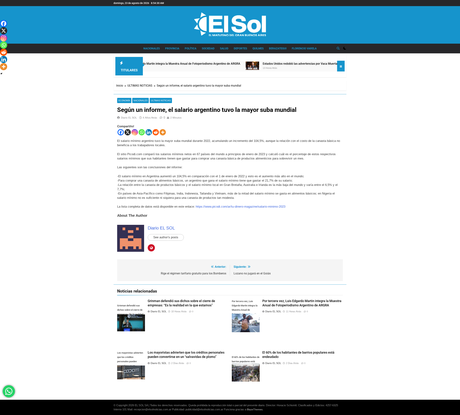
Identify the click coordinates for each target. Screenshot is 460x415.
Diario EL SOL (129, 117)
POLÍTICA (190, 48)
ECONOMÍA (124, 100)
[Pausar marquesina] (341, 66)
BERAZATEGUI (277, 48)
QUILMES (258, 48)
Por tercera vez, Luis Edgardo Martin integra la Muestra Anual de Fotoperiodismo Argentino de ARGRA (155, 63)
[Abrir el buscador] (338, 48)
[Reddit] (156, 132)
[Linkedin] (149, 132)
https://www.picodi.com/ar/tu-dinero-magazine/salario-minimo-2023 (240, 206)
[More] (163, 132)
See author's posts (165, 237)
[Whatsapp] (142, 132)
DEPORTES (240, 48)
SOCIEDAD (208, 48)
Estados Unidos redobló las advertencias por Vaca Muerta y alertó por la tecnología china (301, 63)
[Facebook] (121, 132)
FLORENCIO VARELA (304, 48)
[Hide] (1, 73)
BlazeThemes (255, 409)
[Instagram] (135, 132)
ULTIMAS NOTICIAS (161, 100)
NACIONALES (151, 48)
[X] (128, 132)
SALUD (224, 48)
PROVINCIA (172, 48)
